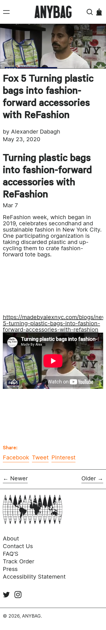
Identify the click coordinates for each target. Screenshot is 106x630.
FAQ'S (10, 553)
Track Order (18, 561)
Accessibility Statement (34, 576)
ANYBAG (31, 616)
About (11, 538)
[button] (89, 12)
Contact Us (18, 546)
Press (10, 569)
